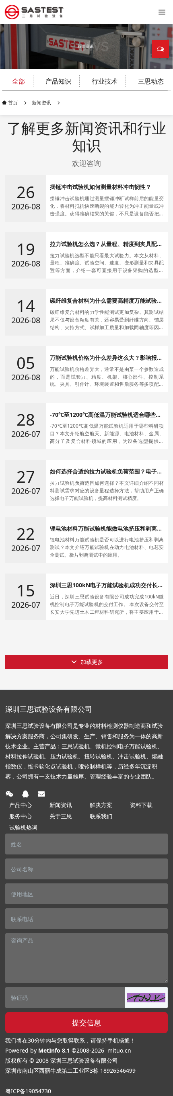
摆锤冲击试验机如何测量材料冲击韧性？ (100, 187)
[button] (146, 997)
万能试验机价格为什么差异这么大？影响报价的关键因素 (106, 357)
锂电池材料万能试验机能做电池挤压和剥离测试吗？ (106, 528)
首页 (12, 102)
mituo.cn (119, 1050)
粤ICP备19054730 (28, 1091)
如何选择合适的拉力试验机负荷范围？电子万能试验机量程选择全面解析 (106, 471)
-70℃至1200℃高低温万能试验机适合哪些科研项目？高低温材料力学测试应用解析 (105, 415)
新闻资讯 (41, 102)
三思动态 (151, 81)
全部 (18, 81)
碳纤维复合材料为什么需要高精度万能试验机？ (103, 300)
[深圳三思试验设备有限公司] (34, 12)
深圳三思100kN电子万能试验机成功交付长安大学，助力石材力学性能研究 (106, 585)
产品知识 (58, 81)
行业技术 (104, 81)
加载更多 (91, 662)
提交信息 (86, 1022)
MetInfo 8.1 (54, 1050)
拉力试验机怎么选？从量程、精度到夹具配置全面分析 (106, 244)
